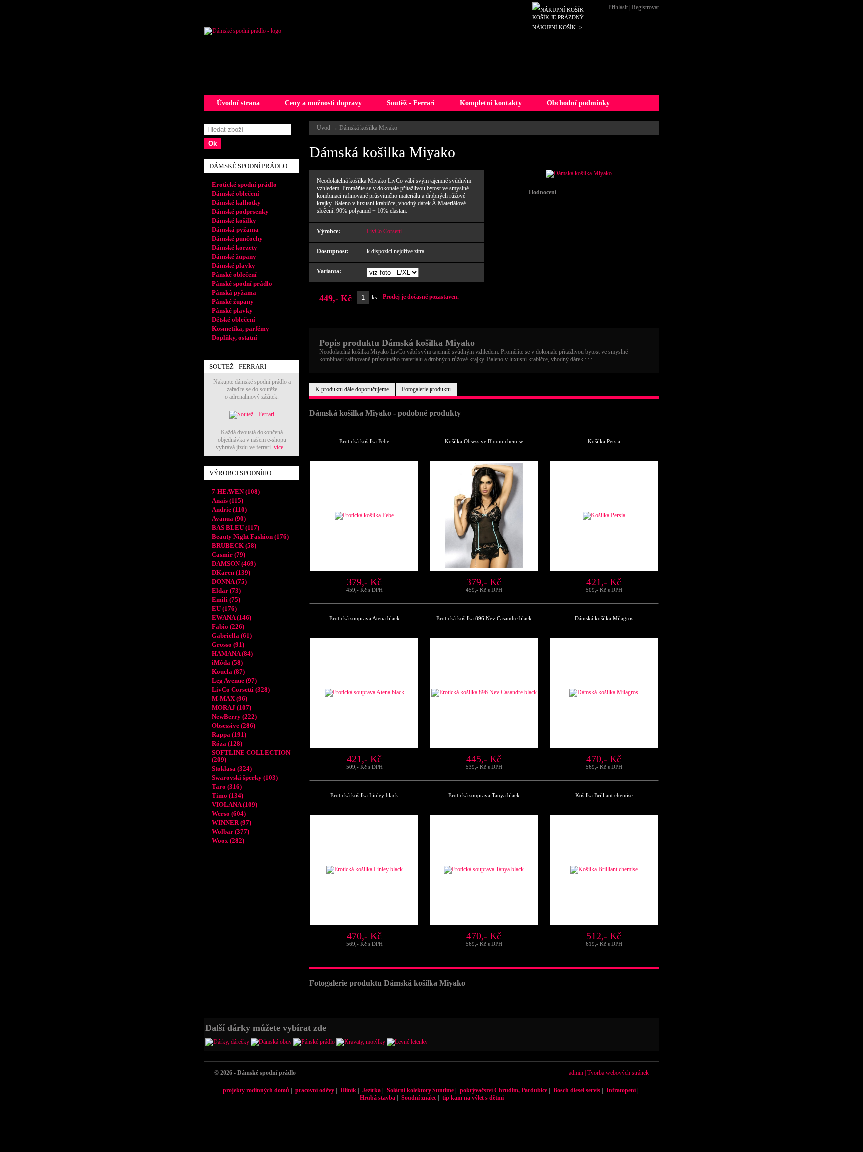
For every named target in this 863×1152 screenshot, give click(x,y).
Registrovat (645, 7)
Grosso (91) (228, 644)
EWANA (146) (231, 618)
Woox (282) (228, 840)
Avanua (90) (229, 518)
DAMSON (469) (234, 564)
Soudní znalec (418, 1098)
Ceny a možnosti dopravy (323, 103)
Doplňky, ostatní (234, 338)
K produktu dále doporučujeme (352, 389)
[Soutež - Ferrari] (251, 414)
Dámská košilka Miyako (368, 128)
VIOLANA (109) (234, 804)
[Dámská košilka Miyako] (579, 173)
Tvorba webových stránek (618, 1073)
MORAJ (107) (231, 708)
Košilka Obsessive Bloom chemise (484, 441)
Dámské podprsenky (240, 212)
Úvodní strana (238, 103)
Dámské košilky (234, 220)
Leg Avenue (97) (234, 680)
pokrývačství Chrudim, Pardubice (503, 1090)
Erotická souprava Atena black (364, 619)
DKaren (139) (231, 572)
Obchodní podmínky (578, 103)
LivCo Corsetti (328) (241, 690)
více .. (281, 447)
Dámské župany (234, 256)
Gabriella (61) (232, 636)
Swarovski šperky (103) (245, 778)
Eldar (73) (226, 590)
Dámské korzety (234, 248)
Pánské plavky (232, 310)
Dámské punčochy (237, 238)
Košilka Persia (604, 441)
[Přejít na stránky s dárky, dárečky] (227, 1042)
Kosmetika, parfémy (240, 328)
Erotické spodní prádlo (244, 184)
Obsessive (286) (233, 726)
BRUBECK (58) (234, 546)
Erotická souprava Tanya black (484, 795)
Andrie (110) (229, 510)
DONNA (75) (229, 582)
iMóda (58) (227, 662)
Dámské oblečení (235, 194)
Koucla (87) (228, 672)
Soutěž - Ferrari (411, 103)
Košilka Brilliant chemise (604, 795)
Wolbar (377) (230, 832)
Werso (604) (229, 814)
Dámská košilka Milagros (604, 619)
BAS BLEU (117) (235, 528)
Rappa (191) (229, 734)
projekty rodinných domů (256, 1090)
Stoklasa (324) (232, 768)
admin (576, 1073)
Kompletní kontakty (491, 103)
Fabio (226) (228, 626)
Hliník (348, 1090)
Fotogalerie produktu (426, 389)
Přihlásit (618, 7)
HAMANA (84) (232, 654)
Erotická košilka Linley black (364, 795)
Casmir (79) (228, 554)
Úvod (323, 128)
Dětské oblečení (233, 320)
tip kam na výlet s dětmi (473, 1098)
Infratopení (621, 1090)
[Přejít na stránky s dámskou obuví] (271, 1042)
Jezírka (371, 1090)
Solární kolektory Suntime (420, 1090)
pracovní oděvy (314, 1090)
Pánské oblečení (234, 274)
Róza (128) (227, 744)
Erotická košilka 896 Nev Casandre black (484, 619)
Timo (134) (227, 796)
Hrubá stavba (377, 1098)
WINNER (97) (231, 822)
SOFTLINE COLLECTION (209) (251, 756)
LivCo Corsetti (384, 231)
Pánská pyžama (234, 292)
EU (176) (224, 608)
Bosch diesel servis (576, 1090)
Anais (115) (227, 500)
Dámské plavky (233, 266)
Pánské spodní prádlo (242, 284)
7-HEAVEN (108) (236, 492)
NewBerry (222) (234, 716)
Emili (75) (226, 600)
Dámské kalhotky (236, 202)
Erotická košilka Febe (364, 441)
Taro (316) (227, 786)
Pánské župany (233, 302)
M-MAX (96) (229, 698)
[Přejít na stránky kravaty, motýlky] (360, 1042)
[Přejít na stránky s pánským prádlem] (314, 1042)
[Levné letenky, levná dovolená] (407, 1042)
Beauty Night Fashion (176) (250, 536)
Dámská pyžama (235, 230)
